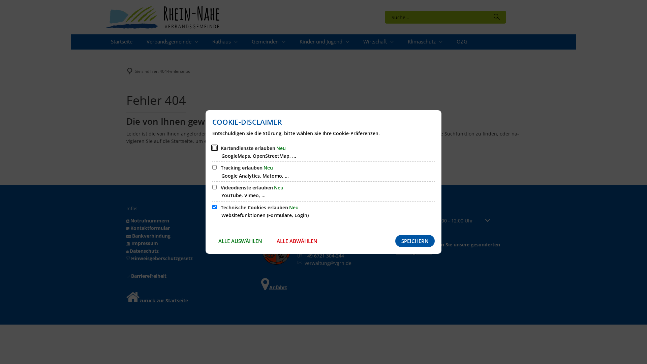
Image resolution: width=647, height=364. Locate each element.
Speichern (415, 241)
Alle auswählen (240, 241)
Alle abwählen (297, 241)
